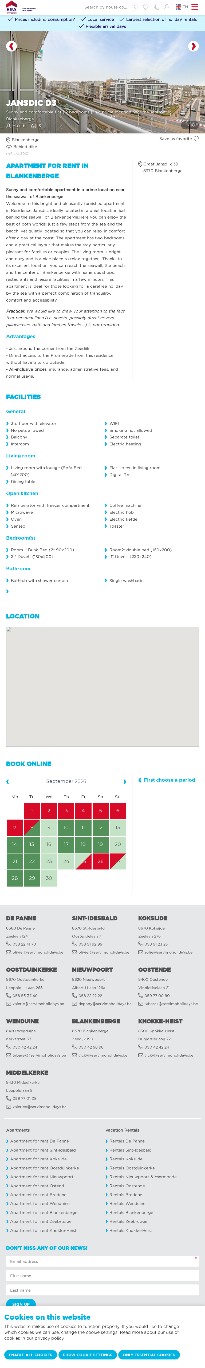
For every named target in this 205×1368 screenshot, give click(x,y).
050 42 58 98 (91, 1047)
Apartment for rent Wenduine (40, 1203)
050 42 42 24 (25, 1047)
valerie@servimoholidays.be (38, 1004)
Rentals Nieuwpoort (129, 1177)
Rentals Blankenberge (131, 1212)
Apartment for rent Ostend (37, 1186)
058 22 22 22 (90, 996)
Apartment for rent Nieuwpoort (41, 1177)
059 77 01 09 (25, 1099)
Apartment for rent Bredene (38, 1194)
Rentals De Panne (127, 1141)
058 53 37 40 (25, 996)
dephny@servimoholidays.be (105, 1004)
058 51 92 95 (90, 944)
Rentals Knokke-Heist (130, 1230)
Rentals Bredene (125, 1194)
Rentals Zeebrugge (128, 1221)
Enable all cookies (30, 1355)
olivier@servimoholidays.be (38, 952)
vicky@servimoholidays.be (102, 1055)
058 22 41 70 (24, 944)
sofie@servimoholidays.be (168, 952)
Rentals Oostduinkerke (132, 1168)
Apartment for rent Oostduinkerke (44, 1168)
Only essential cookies (149, 1355)
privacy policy (49, 1338)
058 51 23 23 (156, 944)
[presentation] (11, 46)
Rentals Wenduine (127, 1203)
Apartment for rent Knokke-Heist (43, 1230)
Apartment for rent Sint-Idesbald (43, 1150)
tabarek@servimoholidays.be (171, 1004)
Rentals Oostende (127, 1186)
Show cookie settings (87, 1355)
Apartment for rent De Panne (39, 1141)
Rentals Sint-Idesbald (130, 1150)
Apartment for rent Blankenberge (43, 1212)
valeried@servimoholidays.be (39, 1107)
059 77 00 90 (157, 996)
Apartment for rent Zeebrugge (41, 1221)
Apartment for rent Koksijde (38, 1159)
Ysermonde (166, 1177)
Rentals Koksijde (126, 1159)
